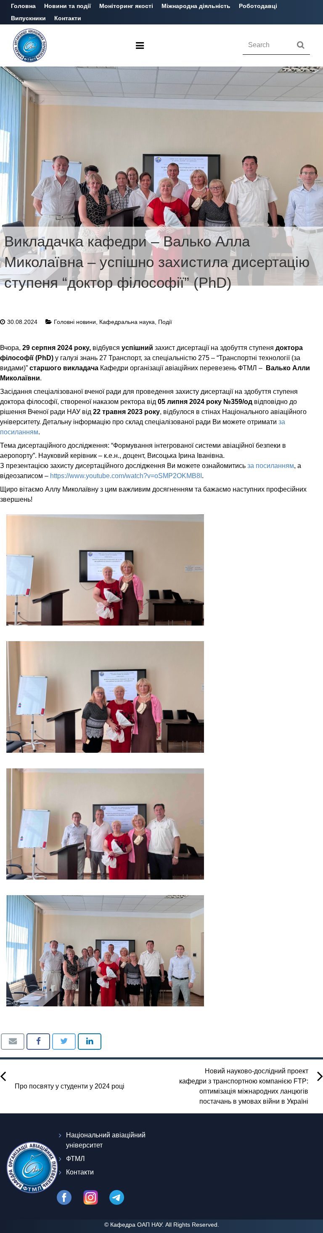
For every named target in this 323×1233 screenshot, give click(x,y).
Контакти (80, 1172)
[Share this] (38, 1041)
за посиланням (270, 465)
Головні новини (75, 321)
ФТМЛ (75, 1158)
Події (165, 321)
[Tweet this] (64, 1041)
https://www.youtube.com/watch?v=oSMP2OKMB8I (126, 475)
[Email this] (12, 1041)
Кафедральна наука (127, 321)
